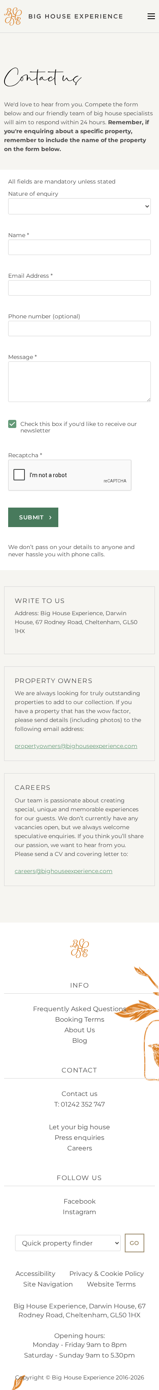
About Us (79, 1030)
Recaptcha (25, 455)
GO (134, 1243)
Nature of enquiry (33, 193)
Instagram (79, 1212)
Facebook (80, 1201)
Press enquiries (79, 1137)
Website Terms (111, 1284)
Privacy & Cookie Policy (106, 1274)
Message (22, 357)
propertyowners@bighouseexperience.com (76, 746)
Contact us (79, 1094)
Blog (79, 1040)
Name (18, 235)
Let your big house (79, 1127)
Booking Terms (79, 1019)
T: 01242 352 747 (79, 1104)
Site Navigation (48, 1284)
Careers (79, 1148)
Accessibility (35, 1274)
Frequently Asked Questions (79, 1009)
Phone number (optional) (44, 316)
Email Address (30, 275)
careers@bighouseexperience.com (64, 871)
